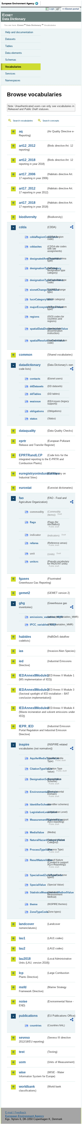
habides (25, 636)
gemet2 (24, 593)
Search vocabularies (23, 120)
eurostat (25, 487)
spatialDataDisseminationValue (38, 328)
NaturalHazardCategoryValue (38, 840)
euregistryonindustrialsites (33, 473)
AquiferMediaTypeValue (38, 758)
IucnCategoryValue (38, 299)
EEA (21, 3)
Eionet (20, 25)
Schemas (10, 59)
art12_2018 (27, 160)
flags (33, 522)
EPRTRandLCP (30, 455)
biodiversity (28, 217)
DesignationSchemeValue (38, 779)
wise (22, 1072)
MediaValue (37, 832)
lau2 (22, 948)
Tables (9, 46)
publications (28, 1015)
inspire (24, 744)
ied (21, 661)
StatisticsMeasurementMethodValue (38, 892)
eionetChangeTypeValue (38, 289)
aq (21, 131)
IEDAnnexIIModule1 (33, 675)
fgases (24, 578)
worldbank (27, 1086)
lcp (21, 973)
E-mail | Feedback (15, 1112)
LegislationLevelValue (38, 812)
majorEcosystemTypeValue (38, 307)
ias (21, 651)
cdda (22, 227)
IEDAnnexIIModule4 (33, 708)
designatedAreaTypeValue (38, 258)
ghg (22, 603)
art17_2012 (27, 188)
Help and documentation (19, 32)
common (25, 354)
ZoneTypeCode (38, 911)
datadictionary (30, 365)
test (21, 1052)
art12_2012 (27, 145)
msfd (22, 987)
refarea (34, 543)
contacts (35, 378)
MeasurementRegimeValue (38, 819)
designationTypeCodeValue (38, 280)
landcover (26, 924)
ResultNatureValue (38, 860)
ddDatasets (36, 386)
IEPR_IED (26, 726)
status (33, 418)
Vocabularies (13, 66)
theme (33, 904)
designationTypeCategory (38, 268)
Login (51, 9)
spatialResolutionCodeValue (38, 340)
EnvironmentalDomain (38, 791)
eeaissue (35, 401)
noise (23, 1001)
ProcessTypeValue (38, 849)
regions (34, 316)
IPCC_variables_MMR (38, 624)
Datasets (10, 39)
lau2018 (25, 958)
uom (22, 1062)
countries (35, 1025)
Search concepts (51, 120)
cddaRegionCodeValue (38, 236)
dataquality (27, 430)
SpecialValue (38, 884)
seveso (24, 1037)
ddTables (35, 393)
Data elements (13, 52)
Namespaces (12, 80)
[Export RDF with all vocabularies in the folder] (71, 227)
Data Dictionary (33, 25)
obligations (37, 411)
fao (21, 498)
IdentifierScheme (38, 804)
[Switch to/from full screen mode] (58, 9)
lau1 (22, 938)
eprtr (22, 441)
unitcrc (34, 561)
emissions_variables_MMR (38, 617)
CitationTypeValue (38, 768)
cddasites (36, 246)
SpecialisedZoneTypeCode (38, 875)
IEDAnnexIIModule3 (33, 689)
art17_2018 (27, 202)
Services (10, 73)
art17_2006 (27, 174)
